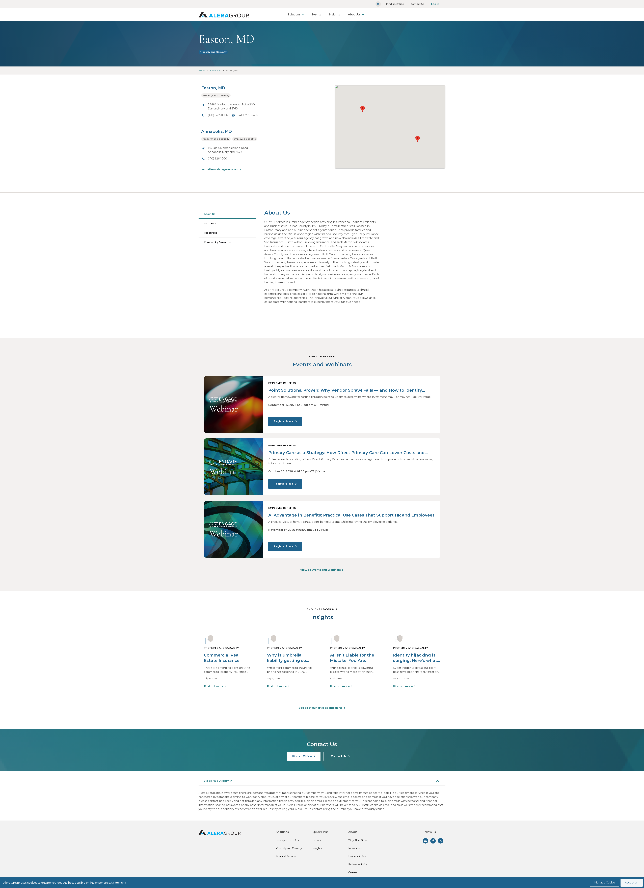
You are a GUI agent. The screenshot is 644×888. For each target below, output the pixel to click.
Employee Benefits (244, 138)
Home (202, 70)
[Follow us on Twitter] (440, 841)
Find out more (214, 686)
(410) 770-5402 (248, 115)
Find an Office (395, 4)
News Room (355, 848)
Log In (435, 4)
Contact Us (417, 4)
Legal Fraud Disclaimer (218, 780)
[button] (417, 139)
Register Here (284, 421)
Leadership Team (358, 856)
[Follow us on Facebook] (433, 841)
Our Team (210, 223)
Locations (215, 70)
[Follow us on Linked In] (425, 841)
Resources (210, 232)
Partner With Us (357, 864)
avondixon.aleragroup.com (219, 169)
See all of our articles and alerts (320, 707)
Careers (352, 872)
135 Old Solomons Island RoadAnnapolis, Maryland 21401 (228, 150)
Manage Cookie (604, 882)
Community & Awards (217, 242)
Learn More (118, 882)
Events (316, 14)
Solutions (294, 14)
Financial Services (286, 856)
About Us (354, 14)
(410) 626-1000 (217, 158)
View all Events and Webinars (320, 569)
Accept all (631, 882)
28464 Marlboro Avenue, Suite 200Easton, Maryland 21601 (231, 106)
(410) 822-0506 (218, 115)
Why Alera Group (358, 840)
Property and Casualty (213, 52)
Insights (334, 14)
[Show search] (378, 4)
